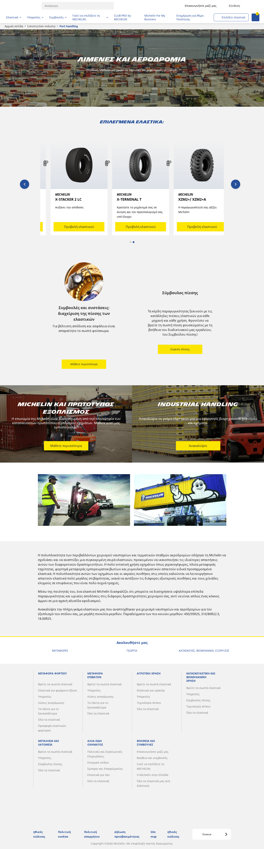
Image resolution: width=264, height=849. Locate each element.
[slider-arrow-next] (235, 184)
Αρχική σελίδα (14, 26)
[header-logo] (21, 6)
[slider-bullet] (130, 242)
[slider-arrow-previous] (24, 184)
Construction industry (41, 26)
